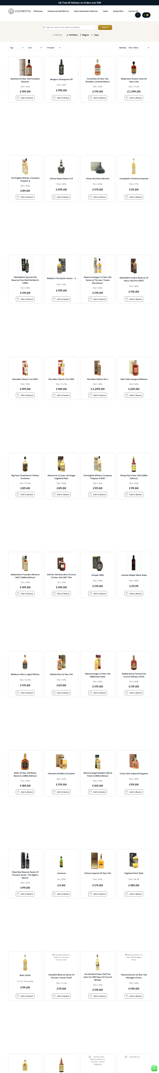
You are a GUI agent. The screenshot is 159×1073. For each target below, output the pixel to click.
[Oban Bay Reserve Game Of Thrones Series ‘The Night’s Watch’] (25, 860)
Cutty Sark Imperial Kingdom (134, 773)
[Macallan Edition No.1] (97, 367)
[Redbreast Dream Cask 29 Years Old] (134, 67)
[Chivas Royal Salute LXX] (61, 166)
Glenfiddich (74, 40)
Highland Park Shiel (133, 873)
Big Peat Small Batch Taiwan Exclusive (25, 477)
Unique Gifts (118, 11)
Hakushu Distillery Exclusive (61, 773)
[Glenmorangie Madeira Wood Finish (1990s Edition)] (97, 761)
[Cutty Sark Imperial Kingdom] (134, 761)
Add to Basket (27, 98)
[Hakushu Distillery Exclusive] (61, 761)
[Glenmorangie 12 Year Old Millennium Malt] (97, 662)
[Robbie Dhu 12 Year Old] (61, 662)
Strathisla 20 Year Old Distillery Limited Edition (98, 80)
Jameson (61, 873)
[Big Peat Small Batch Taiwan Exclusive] (25, 463)
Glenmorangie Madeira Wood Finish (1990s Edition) (97, 774)
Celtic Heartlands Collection (86, 11)
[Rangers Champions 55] (61, 67)
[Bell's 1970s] (25, 962)
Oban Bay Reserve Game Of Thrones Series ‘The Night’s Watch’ (25, 875)
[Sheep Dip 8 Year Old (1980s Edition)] (134, 463)
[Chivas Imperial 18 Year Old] (97, 860)
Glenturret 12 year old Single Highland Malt (61, 477)
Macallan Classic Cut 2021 (25, 379)
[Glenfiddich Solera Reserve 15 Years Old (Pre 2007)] (134, 265)
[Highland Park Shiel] (134, 860)
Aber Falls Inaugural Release (133, 379)
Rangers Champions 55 (61, 79)
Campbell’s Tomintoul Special (134, 178)
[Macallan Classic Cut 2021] (25, 367)
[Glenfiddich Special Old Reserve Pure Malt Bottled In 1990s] (25, 265)
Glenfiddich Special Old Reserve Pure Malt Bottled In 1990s (25, 280)
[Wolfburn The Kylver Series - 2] (61, 265)
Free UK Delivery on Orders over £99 (81, 2)
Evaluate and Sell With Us (58, 11)
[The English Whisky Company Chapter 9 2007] (97, 463)
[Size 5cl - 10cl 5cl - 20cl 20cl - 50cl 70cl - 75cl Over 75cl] (35, 48)
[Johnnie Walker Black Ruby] (134, 563)
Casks (105, 11)
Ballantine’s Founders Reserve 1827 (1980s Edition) (25, 576)
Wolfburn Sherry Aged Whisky (25, 674)
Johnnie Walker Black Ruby (134, 575)
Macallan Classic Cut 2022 (61, 379)
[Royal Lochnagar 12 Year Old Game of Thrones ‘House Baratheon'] (97, 265)
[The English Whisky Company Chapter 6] (25, 166)
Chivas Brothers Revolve (97, 178)
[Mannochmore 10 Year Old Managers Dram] (134, 962)
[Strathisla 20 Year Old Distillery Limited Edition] (97, 67)
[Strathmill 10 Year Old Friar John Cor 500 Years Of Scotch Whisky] (97, 962)
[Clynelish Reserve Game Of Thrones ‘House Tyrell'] (61, 962)
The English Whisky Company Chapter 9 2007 (97, 477)
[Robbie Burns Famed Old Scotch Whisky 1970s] (134, 662)
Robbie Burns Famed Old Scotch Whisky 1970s (134, 675)
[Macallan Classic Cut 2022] (61, 367)
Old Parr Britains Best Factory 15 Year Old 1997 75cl (61, 576)
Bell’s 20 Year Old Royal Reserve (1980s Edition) (25, 774)
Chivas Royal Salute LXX (61, 178)
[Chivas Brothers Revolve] (97, 166)
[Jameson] (61, 860)
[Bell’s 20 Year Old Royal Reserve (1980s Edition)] (25, 761)
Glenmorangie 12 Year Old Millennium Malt (97, 675)
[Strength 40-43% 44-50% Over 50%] (53, 48)
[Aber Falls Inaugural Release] (134, 367)
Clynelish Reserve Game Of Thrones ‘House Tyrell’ (61, 976)
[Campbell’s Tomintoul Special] (134, 166)
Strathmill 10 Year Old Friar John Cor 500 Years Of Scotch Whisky (97, 977)
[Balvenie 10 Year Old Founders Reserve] (25, 67)
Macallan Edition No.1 (97, 379)
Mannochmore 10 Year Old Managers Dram (134, 976)
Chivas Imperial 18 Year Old (97, 873)
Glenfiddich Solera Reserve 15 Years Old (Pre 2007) (134, 279)
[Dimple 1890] (97, 563)
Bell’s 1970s (25, 975)
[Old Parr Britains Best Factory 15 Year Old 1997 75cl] (61, 563)
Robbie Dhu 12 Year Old (61, 674)
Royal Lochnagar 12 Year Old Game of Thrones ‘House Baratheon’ (97, 280)
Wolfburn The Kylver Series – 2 (61, 278)
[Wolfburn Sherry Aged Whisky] (25, 662)
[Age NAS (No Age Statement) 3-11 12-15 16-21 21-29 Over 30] (16, 48)
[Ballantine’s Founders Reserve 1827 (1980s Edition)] (25, 563)
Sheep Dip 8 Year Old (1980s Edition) (133, 477)
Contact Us (133, 11)
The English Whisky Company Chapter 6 (25, 179)
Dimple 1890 (98, 575)
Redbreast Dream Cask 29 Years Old (134, 80)
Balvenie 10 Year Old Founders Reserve (25, 80)
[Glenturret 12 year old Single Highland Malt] (61, 463)
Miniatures (38, 11)
